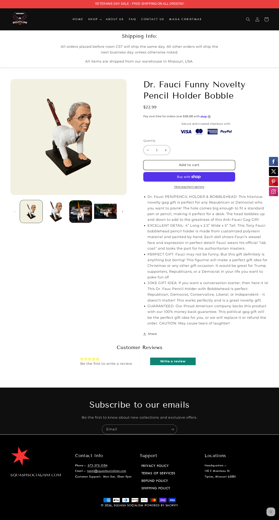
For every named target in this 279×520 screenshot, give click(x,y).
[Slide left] (14, 212)
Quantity (149, 140)
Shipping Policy (155, 488)
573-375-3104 (97, 465)
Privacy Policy (155, 466)
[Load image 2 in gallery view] (56, 211)
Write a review (172, 361)
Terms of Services (158, 473)
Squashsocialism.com (35, 475)
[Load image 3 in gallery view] (80, 211)
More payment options (189, 186)
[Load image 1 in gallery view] (31, 211)
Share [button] (152, 334)
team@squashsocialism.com (106, 471)
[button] (94, 19)
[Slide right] (122, 212)
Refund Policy (154, 481)
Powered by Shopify (161, 505)
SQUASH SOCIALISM (128, 505)
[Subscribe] (172, 429)
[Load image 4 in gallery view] (105, 211)
